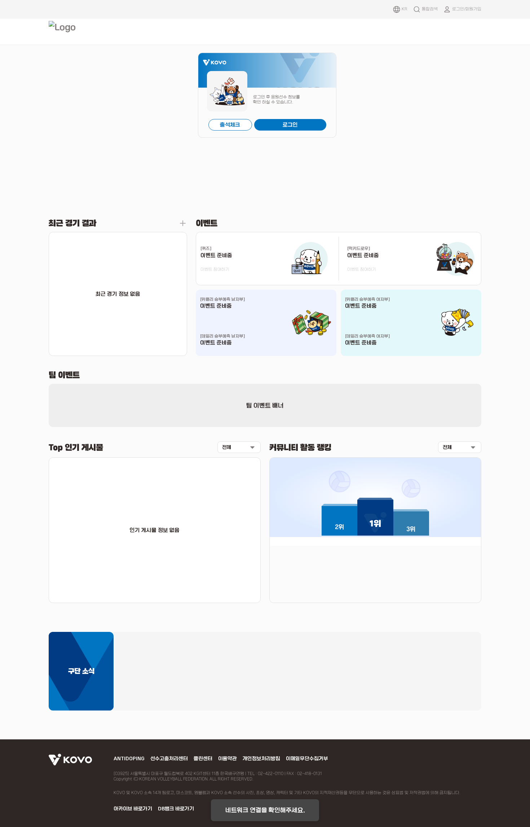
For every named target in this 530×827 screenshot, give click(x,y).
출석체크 (230, 125)
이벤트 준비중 (216, 306)
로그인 (290, 125)
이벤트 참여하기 (214, 269)
